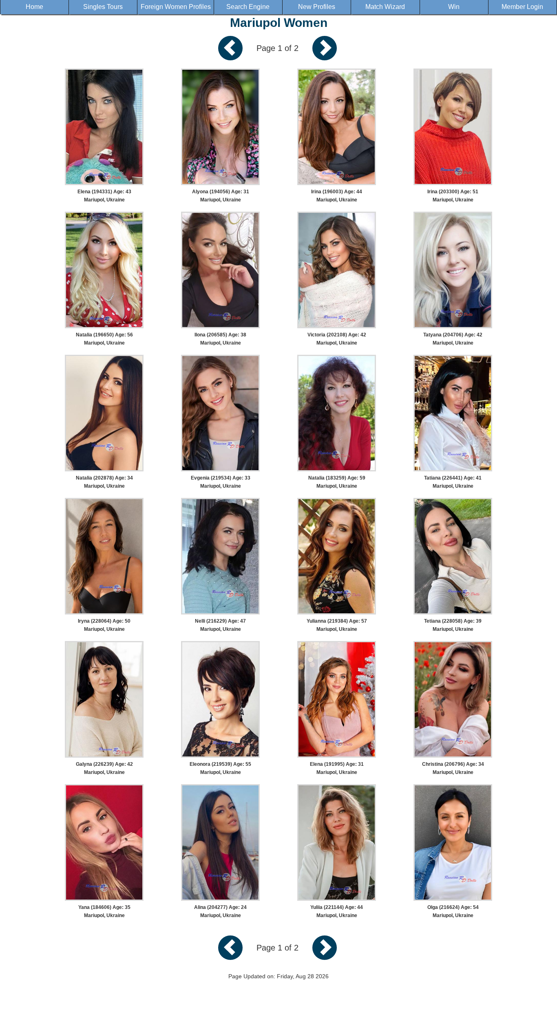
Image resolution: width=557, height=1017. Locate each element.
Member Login (522, 6)
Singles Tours (103, 6)
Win (454, 6)
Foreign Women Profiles (176, 6)
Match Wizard (385, 6)
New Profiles (316, 6)
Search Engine (248, 6)
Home (34, 6)
